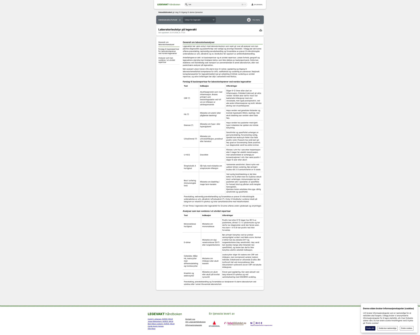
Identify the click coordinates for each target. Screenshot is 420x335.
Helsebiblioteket (165, 12)
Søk (217, 4)
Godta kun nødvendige (387, 328)
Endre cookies (406, 328)
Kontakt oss (190, 319)
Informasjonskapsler (193, 325)
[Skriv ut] (261, 30)
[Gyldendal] (257, 4)
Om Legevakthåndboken (195, 322)
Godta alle (370, 328)
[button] (254, 20)
